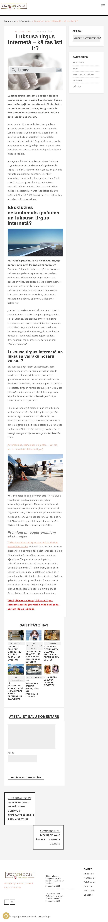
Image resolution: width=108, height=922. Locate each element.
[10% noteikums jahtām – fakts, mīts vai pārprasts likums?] (34, 670)
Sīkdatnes (89, 890)
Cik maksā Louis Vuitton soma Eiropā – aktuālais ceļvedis (55, 895)
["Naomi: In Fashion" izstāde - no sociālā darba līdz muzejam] (16, 636)
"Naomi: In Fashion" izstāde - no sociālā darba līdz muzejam (14, 653)
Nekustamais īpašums (83, 74)
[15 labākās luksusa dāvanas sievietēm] (52, 673)
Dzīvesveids (25, 21)
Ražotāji (77, 86)
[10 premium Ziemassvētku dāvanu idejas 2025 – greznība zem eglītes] (52, 636)
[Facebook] (6, 902)
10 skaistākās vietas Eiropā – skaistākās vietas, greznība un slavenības (15, 691)
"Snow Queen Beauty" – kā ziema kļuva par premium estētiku (33, 656)
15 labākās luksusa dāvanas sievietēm (50, 681)
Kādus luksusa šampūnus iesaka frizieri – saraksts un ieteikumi (55, 879)
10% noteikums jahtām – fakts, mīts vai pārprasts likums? (32, 688)
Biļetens (88, 894)
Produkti (77, 80)
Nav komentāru (43, 31)
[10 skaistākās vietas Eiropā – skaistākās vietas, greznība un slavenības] (16, 670)
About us (89, 873)
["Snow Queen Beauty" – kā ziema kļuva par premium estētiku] (34, 636)
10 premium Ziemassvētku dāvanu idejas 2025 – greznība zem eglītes (51, 653)
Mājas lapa (10, 21)
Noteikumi (89, 877)
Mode (75, 68)
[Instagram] (12, 902)
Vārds (11, 752)
